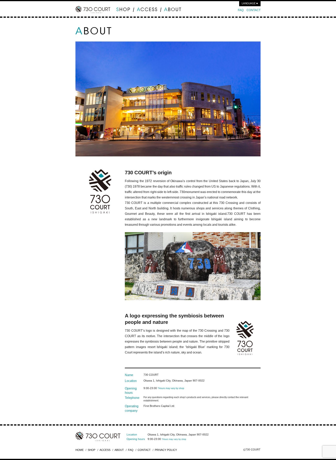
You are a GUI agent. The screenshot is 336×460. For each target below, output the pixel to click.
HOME (79, 450)
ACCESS (105, 450)
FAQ (241, 10)
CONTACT (254, 10)
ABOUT (119, 450)
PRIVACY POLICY (166, 450)
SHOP (91, 450)
